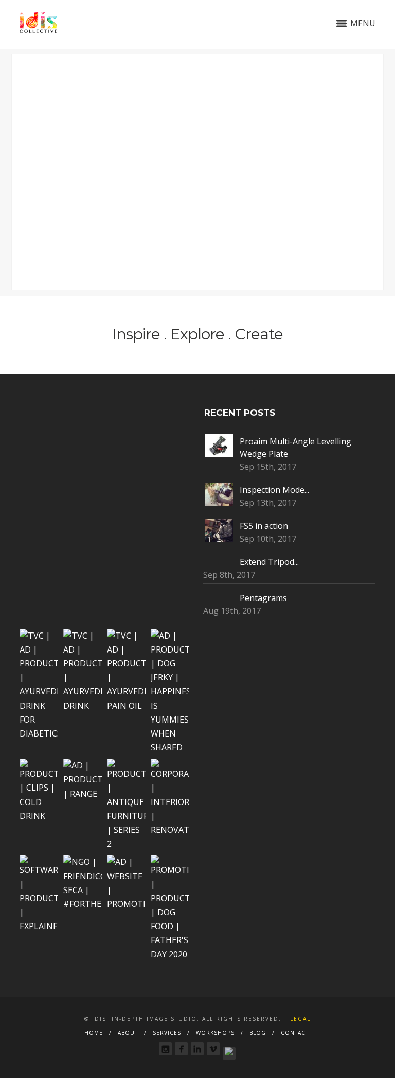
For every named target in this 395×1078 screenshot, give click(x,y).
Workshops (215, 1032)
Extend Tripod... (269, 562)
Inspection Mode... (274, 489)
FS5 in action (264, 526)
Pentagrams (263, 598)
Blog (257, 1032)
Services (167, 1032)
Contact (295, 1032)
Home (93, 1032)
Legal (300, 1018)
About (128, 1032)
